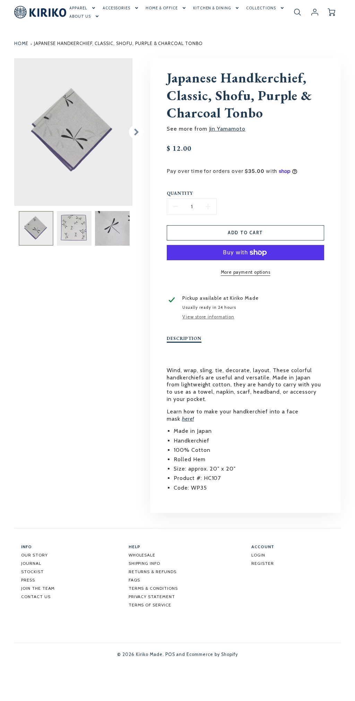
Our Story (34, 555)
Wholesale (142, 555)
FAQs (134, 579)
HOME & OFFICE (162, 8)
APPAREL (78, 8)
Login (258, 555)
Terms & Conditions (153, 588)
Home (21, 43)
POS (170, 654)
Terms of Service (150, 604)
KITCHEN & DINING (212, 8)
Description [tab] (184, 338)
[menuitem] (82, 8)
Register (262, 563)
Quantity (180, 193)
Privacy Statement (152, 596)
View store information (208, 316)
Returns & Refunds (152, 571)
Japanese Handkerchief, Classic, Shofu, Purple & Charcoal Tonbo (118, 43)
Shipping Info (144, 563)
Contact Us (36, 596)
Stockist (32, 571)
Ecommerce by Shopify (212, 654)
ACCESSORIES (117, 8)
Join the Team (38, 588)
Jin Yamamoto (227, 128)
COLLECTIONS (261, 8)
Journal (31, 563)
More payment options (245, 272)
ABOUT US (80, 16)
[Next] (136, 132)
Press (28, 579)
